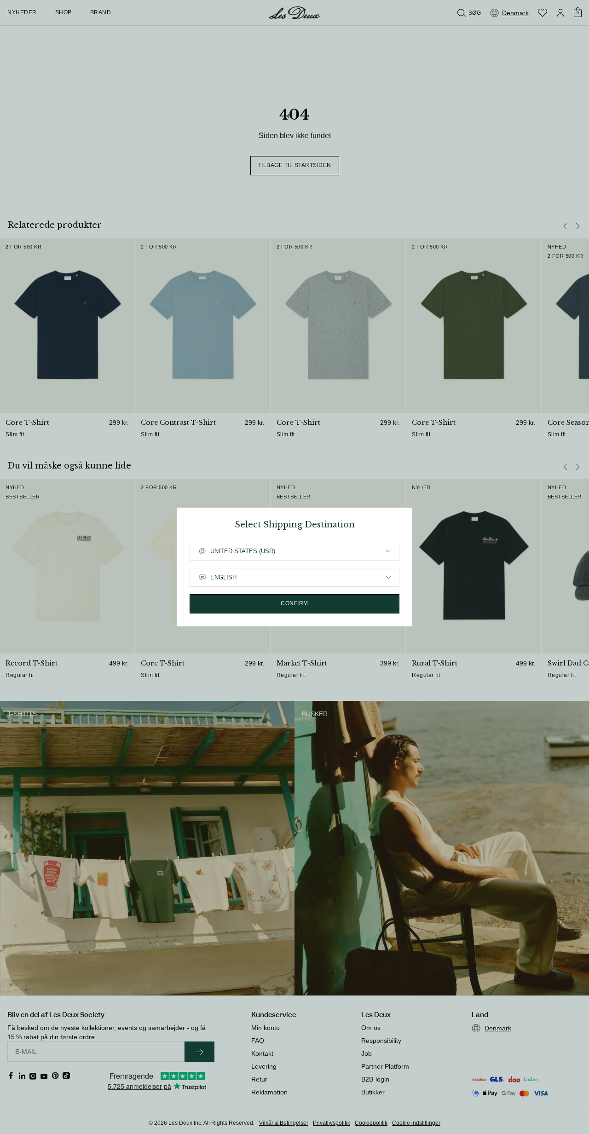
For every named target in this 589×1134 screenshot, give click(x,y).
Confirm (294, 603)
